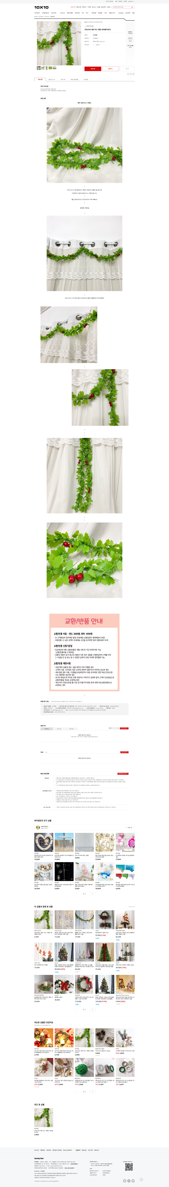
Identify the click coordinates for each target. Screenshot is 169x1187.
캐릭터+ (84, 7)
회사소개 (36, 1150)
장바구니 (131, 1)
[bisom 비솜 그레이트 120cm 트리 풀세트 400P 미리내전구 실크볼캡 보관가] (104, 990)
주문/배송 (120, 1)
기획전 (89, 7)
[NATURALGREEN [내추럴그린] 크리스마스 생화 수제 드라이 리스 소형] (43, 989)
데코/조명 (41, 16)
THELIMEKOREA (120, 930)
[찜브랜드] (85, 26)
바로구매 (93, 68)
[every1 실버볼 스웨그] (64, 988)
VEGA (97, 930)
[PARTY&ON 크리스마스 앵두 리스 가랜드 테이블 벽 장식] (43, 924)
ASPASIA (77, 995)
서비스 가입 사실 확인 (69, 1168)
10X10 (41, 7)
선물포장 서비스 (93, 1173)
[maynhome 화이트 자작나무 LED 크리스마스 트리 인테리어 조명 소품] (64, 924)
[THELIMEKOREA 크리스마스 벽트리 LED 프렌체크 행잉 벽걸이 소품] (125, 925)
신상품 (98, 7)
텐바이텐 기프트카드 (94, 1171)
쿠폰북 (104, 1175)
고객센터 (125, 1)
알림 (116, 1)
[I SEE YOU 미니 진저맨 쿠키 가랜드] (43, 956)
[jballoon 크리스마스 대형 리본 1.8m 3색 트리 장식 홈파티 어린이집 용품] (104, 957)
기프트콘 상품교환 (106, 1171)
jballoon (97, 963)
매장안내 (96, 1150)
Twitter (128, 74)
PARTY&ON (37, 930)
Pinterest (133, 74)
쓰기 (130, 41)
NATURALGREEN (39, 995)
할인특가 (103, 7)
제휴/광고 (84, 1150)
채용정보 (42, 1150)
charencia (78, 963)
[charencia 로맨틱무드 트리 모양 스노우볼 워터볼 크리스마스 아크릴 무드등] (84, 958)
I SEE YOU (37, 963)
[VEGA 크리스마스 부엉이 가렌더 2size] (125, 957)
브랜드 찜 (129, 827)
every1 (57, 995)
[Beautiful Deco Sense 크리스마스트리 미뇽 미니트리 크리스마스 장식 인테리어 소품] (125, 990)
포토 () (59, 729)
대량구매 (78, 7)
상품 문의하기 (124, 752)
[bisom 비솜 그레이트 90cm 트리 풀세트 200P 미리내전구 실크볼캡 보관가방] (64, 958)
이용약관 (48, 1150)
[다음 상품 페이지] (92, 894)
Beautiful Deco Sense (122, 995)
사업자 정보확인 (74, 1164)
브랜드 (109, 7)
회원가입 (111, 1)
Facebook (131, 74)
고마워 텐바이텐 (93, 1175)
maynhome (58, 930)
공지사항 (90, 1150)
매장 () (71, 729)
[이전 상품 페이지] (76, 894)
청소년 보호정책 (67, 1150)
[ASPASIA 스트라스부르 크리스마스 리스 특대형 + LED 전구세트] (84, 990)
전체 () (47, 729)
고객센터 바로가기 (93, 1161)
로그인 (107, 1)
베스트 (94, 7)
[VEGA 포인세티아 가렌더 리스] (104, 924)
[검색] (132, 7)
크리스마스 (46, 16)
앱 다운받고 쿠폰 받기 (127, 1161)
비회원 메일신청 (106, 1173)
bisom (56, 963)
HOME (35, 16)
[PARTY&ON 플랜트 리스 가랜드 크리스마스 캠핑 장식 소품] (84, 924)
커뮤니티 (73, 7)
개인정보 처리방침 (57, 1150)
